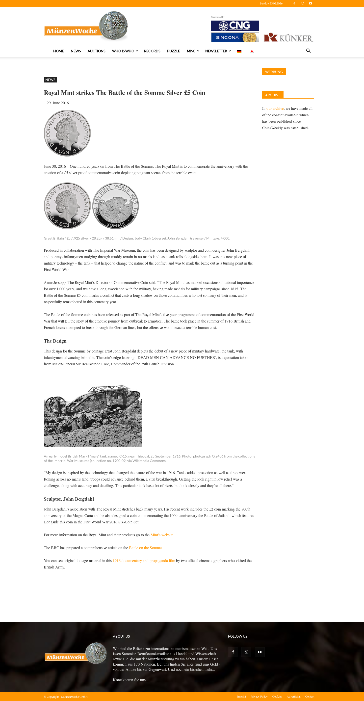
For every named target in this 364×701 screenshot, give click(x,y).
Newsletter (216, 51)
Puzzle (173, 51)
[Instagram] (302, 3)
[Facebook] (294, 3)
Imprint (241, 696)
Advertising (294, 696)
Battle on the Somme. (146, 547)
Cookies (277, 696)
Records (152, 51)
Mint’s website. (162, 534)
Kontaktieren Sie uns (129, 679)
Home (58, 51)
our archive (275, 108)
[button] (308, 51)
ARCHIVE (273, 95)
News (76, 51)
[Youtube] (310, 3)
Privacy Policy (259, 696)
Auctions (96, 51)
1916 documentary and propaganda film (144, 560)
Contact (309, 696)
